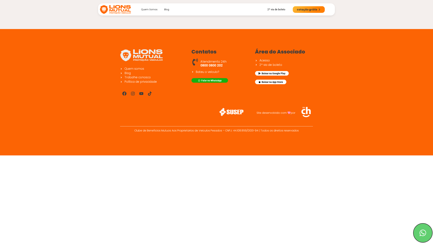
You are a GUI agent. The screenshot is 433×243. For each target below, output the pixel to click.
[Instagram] (133, 93)
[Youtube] (141, 93)
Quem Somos (149, 9)
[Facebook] (124, 93)
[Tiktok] (149, 93)
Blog (166, 9)
